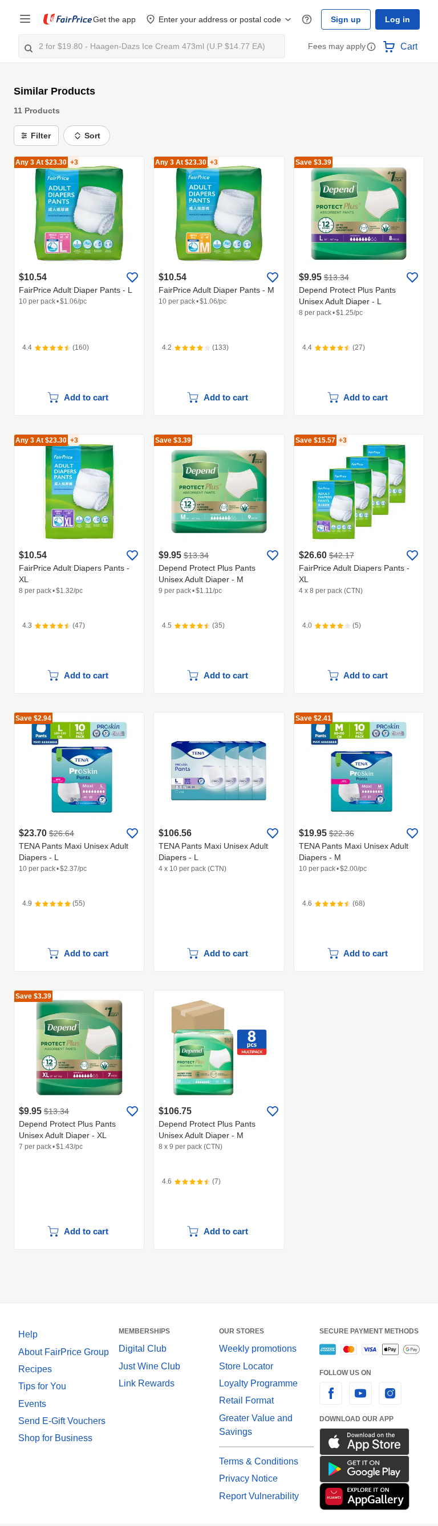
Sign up (346, 19)
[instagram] (390, 1400)
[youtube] (360, 1400)
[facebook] (330, 1400)
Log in (397, 19)
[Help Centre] (307, 19)
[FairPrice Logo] (67, 19)
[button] (371, 47)
